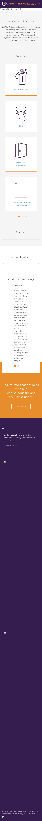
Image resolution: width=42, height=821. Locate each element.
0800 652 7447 (32, 4)
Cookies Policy (30, 814)
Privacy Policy (17, 814)
